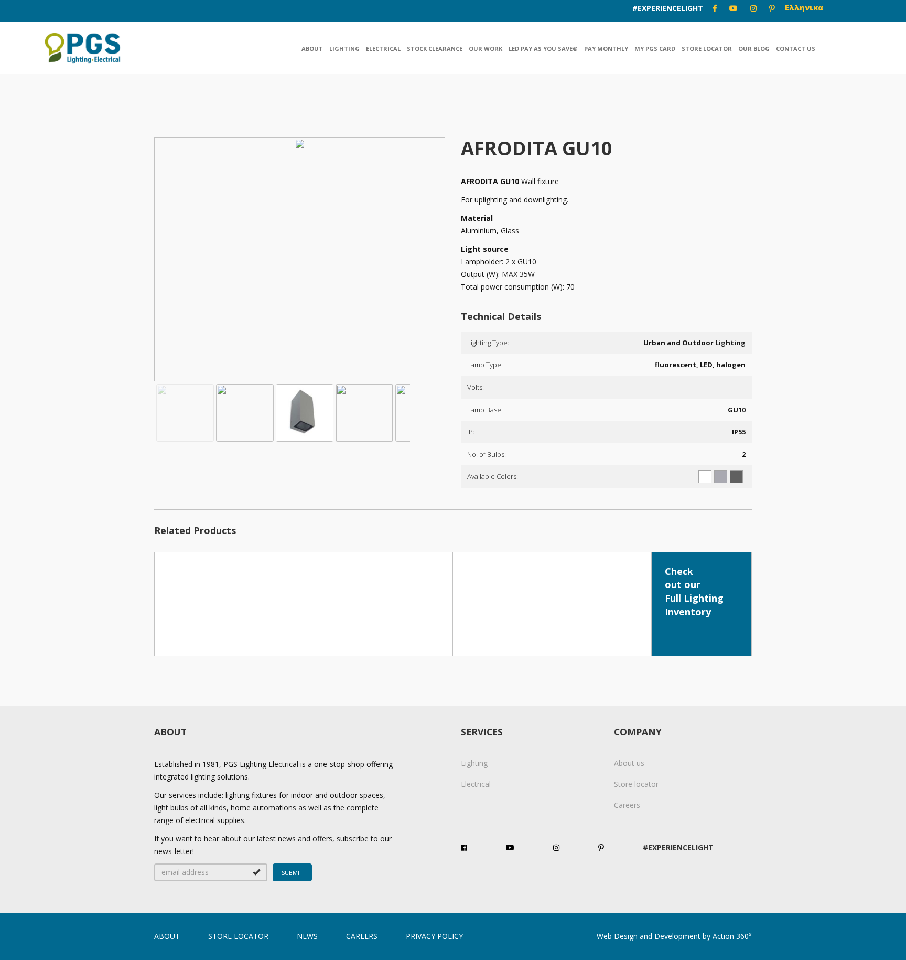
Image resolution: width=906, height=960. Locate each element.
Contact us (795, 48)
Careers (627, 805)
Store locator (707, 48)
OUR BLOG (754, 48)
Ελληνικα (804, 8)
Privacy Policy (434, 936)
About (312, 48)
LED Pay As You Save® (543, 48)
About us (629, 763)
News (307, 936)
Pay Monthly (606, 48)
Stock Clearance (434, 48)
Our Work (485, 48)
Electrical (383, 48)
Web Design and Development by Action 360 (674, 936)
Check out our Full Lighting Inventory (694, 591)
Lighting (344, 48)
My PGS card (654, 48)
